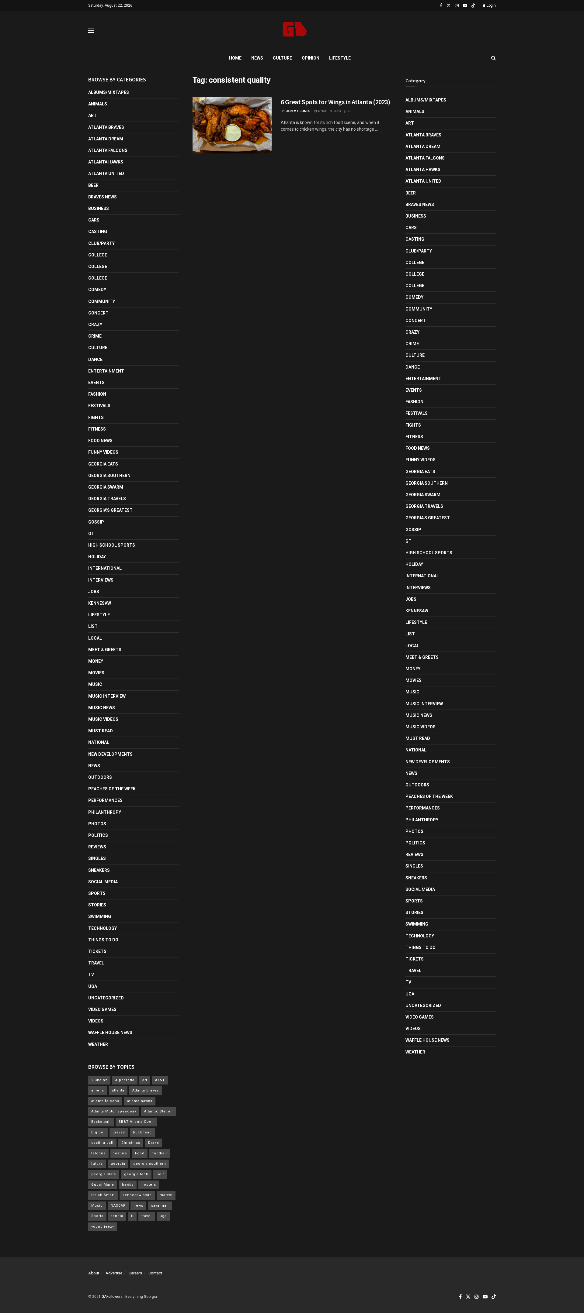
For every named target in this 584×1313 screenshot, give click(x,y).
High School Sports (111, 545)
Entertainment (106, 371)
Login (491, 5)
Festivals (99, 405)
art (144, 1080)
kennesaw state (137, 1195)
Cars (93, 220)
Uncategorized (106, 997)
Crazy (95, 324)
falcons (98, 1153)
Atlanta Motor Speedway (113, 1111)
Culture (282, 58)
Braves (119, 1132)
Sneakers (99, 870)
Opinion (310, 58)
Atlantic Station (158, 1111)
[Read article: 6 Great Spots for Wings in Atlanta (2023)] (232, 125)
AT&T (160, 1080)
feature (120, 1153)
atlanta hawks (139, 1101)
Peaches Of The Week (112, 788)
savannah (160, 1206)
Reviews (97, 846)
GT (91, 533)
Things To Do (103, 939)
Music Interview (107, 696)
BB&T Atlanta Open (136, 1122)
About (93, 1273)
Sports (97, 893)
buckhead (142, 1132)
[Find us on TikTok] (473, 5)
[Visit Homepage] (295, 30)
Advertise (114, 1273)
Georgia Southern (109, 475)
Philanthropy (104, 812)
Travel (96, 963)
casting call (102, 1143)
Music (95, 684)
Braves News (102, 196)
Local (95, 638)
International (105, 568)
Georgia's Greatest (110, 510)
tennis (117, 1216)
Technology (102, 928)
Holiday (97, 556)
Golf (160, 1174)
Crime (95, 336)
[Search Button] (493, 58)
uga (163, 1216)
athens (97, 1090)
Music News (101, 707)
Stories (97, 904)
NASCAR (118, 1206)
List (93, 626)
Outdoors (100, 777)
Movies (96, 672)
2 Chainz (99, 1080)
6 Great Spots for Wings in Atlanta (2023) (335, 102)
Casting (97, 231)
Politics (98, 835)
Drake (153, 1143)
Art (92, 115)
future (97, 1164)
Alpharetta (124, 1080)
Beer (93, 185)
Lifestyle (340, 58)
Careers (135, 1273)
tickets (97, 951)
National (98, 742)
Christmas (130, 1143)
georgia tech (136, 1174)
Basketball (101, 1122)
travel (146, 1216)
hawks (128, 1185)
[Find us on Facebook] (441, 5)
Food (139, 1153)
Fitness (97, 429)
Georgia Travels (107, 498)
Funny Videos (103, 452)
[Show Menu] (91, 31)
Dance (95, 359)
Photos (97, 823)
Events (96, 382)
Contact (155, 1273)
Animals (97, 103)
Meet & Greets (104, 649)
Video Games (102, 1009)
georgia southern (149, 1164)
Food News (100, 440)
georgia (118, 1164)
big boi (98, 1132)
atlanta (118, 1090)
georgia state (103, 1174)
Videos (95, 1021)
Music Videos (103, 719)
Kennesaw (99, 603)
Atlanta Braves (106, 127)
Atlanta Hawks (105, 162)
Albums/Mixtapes (108, 92)
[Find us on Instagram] (457, 5)
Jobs (93, 591)
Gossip (96, 522)
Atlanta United (106, 173)
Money (95, 661)
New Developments (110, 754)
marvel (166, 1195)
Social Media (103, 881)
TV (91, 974)
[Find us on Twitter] (449, 5)
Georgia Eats (103, 464)
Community (101, 301)
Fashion (97, 394)
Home (235, 58)
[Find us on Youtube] (465, 5)
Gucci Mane (102, 1185)
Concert (98, 313)
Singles (97, 858)
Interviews (100, 580)
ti (132, 1216)
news (138, 1206)
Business (98, 208)
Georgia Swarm (105, 487)
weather (98, 1044)
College (97, 255)
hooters (148, 1185)
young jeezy (102, 1227)
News (257, 58)
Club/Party (101, 243)
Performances (105, 800)
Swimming (99, 916)
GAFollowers (112, 1296)
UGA (92, 986)
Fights (96, 417)
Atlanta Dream (105, 138)
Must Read (100, 730)
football (159, 1153)
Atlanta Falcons (107, 150)
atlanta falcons (105, 1101)
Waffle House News (110, 1032)
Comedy (97, 289)
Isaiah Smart (103, 1195)
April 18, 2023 (329, 111)
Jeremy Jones (298, 111)
